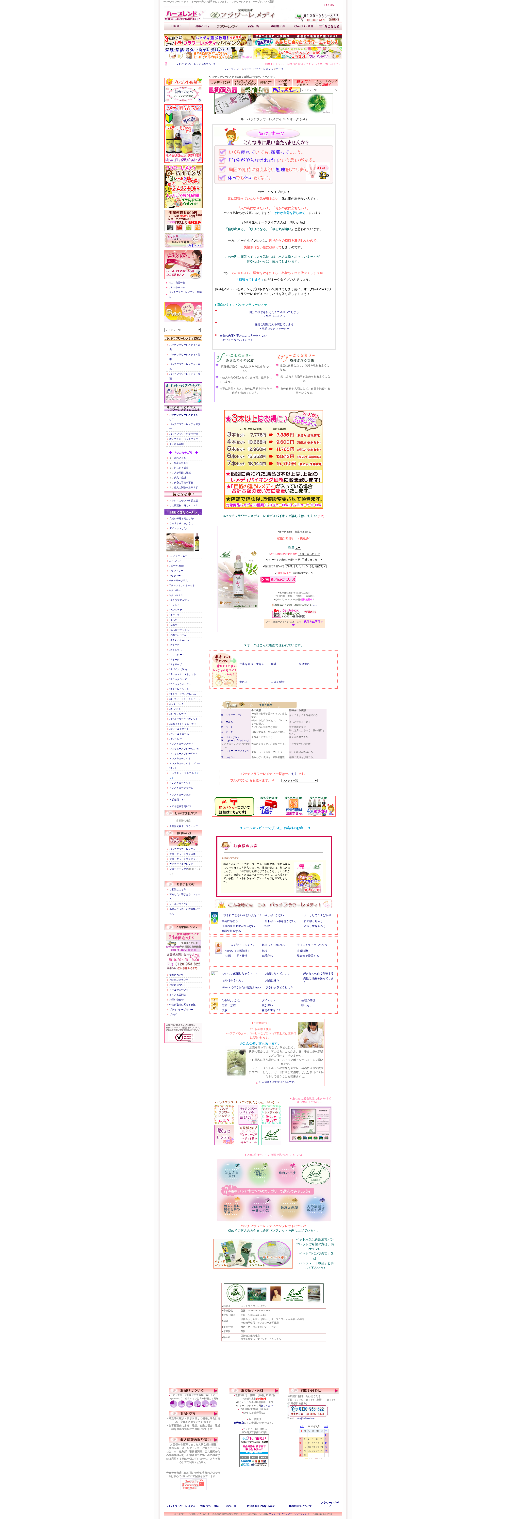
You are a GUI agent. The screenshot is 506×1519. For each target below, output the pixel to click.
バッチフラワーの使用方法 (183, 434)
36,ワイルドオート (179, 729)
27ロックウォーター (275, 328)
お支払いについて (178, 980)
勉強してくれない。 (274, 944)
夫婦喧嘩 (302, 950)
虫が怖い (267, 1005)
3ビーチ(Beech (176, 565)
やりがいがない (274, 915)
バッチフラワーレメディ (258, 69)
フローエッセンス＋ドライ (183, 859)
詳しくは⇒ (267, 1405)
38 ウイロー (228, 757)
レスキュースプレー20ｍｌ (183, 753)
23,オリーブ (175, 664)
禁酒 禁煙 (229, 1005)
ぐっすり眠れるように (181, 523)
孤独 (273, 664)
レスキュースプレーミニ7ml (184, 748)
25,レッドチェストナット (182, 674)
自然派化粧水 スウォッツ (183, 826)
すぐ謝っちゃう (313, 921)
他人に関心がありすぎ (186, 487)
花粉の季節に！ (271, 1010)
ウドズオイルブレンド (181, 864)
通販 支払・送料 (209, 1506)
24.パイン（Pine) (178, 669)
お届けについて (177, 984)
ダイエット (269, 1000)
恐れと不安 (180, 457)
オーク (279, 69)
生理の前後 (308, 1000)
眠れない (306, 1005)
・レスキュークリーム (181, 787)
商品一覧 (231, 1506)
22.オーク (174, 659)
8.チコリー (175, 590)
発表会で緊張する (308, 955)
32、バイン (175, 709)
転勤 (267, 926)
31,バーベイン (176, 704)
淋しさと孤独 (181, 467)
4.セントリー (176, 570)
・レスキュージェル (180, 794)
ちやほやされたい (233, 980)
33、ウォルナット (178, 713)
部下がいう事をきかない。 (281, 921)
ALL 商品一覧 (177, 282)
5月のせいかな (231, 1000)
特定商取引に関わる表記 (182, 1004)
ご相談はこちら (177, 889)
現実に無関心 (181, 462)
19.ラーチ (174, 644)
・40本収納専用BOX (180, 806)
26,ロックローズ (178, 679)
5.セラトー (175, 575)
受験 (225, 1010)
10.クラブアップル (179, 600)
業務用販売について (300, 1506)
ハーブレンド (233, 69)
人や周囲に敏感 (182, 472)
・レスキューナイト (180, 758)
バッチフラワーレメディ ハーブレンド (289, 1513)
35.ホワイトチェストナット (183, 724)
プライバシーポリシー (181, 1009)
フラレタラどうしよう (279, 987)
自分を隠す (278, 681)
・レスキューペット (180, 782)
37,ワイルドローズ (179, 733)
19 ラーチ (227, 727)
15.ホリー (174, 625)
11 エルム (227, 722)
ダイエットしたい (178, 528)
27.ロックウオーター (180, 684)
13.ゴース (174, 615)
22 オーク (227, 732)
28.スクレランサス (179, 689)
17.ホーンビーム (178, 634)
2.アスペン (175, 560)
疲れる (243, 681)
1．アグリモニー (178, 555)
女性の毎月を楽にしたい (182, 518)
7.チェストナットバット (182, 585)
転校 (264, 950)
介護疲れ (306, 664)
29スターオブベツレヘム (182, 694)
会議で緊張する (231, 931)
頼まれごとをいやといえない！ (242, 915)
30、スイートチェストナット (184, 699)
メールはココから (178, 904)
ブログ (173, 1014)
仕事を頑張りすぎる (251, 664)
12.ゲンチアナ (176, 610)
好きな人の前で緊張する (318, 973)
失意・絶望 (180, 477)
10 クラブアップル (231, 715)
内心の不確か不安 (183, 482)
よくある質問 (176, 444)
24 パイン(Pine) (230, 737)
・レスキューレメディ (181, 743)
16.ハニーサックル (179, 630)
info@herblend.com (305, 1418)
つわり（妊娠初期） (237, 950)
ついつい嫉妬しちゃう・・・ (240, 973)
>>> (315, 605)
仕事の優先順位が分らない (238, 926)
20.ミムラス (175, 649)
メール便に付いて (178, 989)
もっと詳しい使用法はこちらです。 (277, 1082)
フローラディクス (178, 869)
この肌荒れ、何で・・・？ (183, 505)
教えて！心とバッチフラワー (184, 439)
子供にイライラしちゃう (312, 944)
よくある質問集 (177, 994)
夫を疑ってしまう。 (243, 944)
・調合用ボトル (177, 799)
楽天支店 (239, 1422)
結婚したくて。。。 (277, 973)
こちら (293, 773)
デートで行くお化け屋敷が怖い (241, 987)
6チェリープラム (178, 580)
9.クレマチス (176, 595)
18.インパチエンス (179, 639)
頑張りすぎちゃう (315, 926)
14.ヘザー (174, 620)
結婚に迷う (272, 980)
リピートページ (177, 287)
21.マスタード (176, 654)
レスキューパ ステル (183, 773)
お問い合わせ (176, 999)
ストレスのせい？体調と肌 (183, 500)
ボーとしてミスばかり (317, 915)
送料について (176, 975)
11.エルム (174, 605)
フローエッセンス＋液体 (182, 854)
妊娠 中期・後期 (236, 955)
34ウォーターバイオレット (183, 718)
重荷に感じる (230, 921)
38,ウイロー (176, 738)
